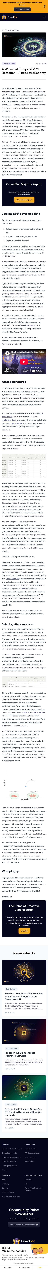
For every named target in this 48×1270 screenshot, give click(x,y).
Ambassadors (30, 1157)
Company (6, 1175)
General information (33, 1175)
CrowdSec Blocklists (10, 1161)
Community (30, 1145)
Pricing (4, 1170)
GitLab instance (15, 423)
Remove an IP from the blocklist (34, 1189)
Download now (22, 9)
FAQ (26, 1184)
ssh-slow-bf (38, 712)
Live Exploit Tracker (9, 1166)
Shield (23, 588)
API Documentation (32, 1153)
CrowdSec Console (9, 1153)
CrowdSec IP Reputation (11, 1157)
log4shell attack (9, 420)
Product (5, 1145)
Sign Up (24, 931)
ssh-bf (26, 712)
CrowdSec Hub (12, 578)
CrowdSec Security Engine (12, 1149)
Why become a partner (11, 1196)
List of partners (8, 1192)
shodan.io (31, 325)
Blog (3, 1179)
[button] (24, 466)
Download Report (24, 200)
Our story (5, 1184)
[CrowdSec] (9, 17)
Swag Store (29, 1161)
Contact (28, 1179)
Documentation (31, 1149)
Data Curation (9, 63)
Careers (5, 1188)
